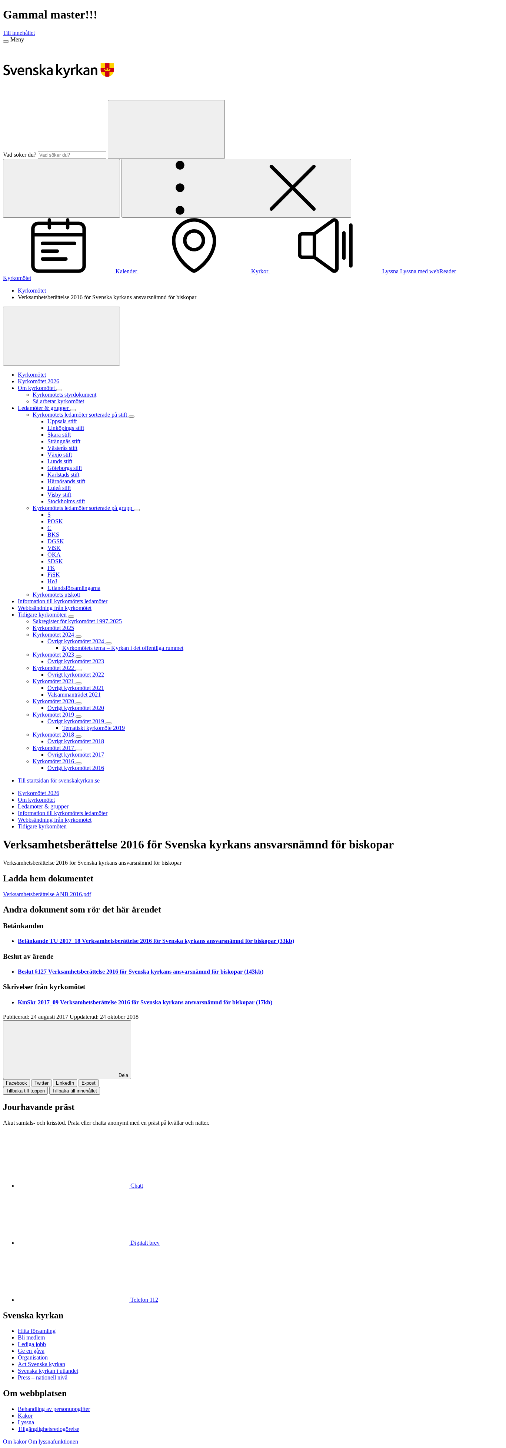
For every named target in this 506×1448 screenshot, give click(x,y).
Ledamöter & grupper (43, 806)
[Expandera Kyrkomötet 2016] (78, 763)
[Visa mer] (61, 336)
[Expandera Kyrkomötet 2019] (78, 716)
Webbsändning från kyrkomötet (54, 820)
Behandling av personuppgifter (54, 1409)
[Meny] (6, 41)
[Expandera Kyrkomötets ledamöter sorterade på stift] (131, 417)
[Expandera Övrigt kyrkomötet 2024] (108, 643)
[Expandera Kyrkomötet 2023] (78, 656)
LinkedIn (65, 1083)
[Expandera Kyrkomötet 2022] (78, 670)
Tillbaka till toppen (25, 1091)
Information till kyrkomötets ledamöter (62, 813)
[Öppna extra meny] (236, 188)
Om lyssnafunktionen (53, 1441)
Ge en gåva (31, 1351)
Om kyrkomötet (36, 800)
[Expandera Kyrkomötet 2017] (78, 750)
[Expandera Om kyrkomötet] (59, 390)
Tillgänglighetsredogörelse (48, 1429)
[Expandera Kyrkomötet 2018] (78, 736)
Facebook (16, 1083)
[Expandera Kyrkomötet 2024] (78, 636)
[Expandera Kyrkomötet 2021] (78, 683)
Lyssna (26, 1422)
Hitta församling (37, 1331)
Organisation (33, 1357)
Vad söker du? (19, 154)
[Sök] (166, 129)
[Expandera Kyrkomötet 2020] (78, 703)
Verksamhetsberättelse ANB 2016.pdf (47, 894)
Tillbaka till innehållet (74, 1091)
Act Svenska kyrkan (41, 1364)
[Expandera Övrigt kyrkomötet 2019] (108, 723)
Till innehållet (19, 33)
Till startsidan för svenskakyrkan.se (59, 780)
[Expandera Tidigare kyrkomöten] (71, 616)
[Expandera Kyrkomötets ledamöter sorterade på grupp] (137, 510)
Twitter (41, 1083)
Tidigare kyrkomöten (42, 826)
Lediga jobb (32, 1344)
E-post (88, 1083)
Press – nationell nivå (42, 1377)
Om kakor (15, 1441)
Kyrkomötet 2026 (38, 793)
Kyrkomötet (17, 278)
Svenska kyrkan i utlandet (48, 1371)
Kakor (25, 1415)
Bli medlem (31, 1337)
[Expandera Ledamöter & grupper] (73, 410)
